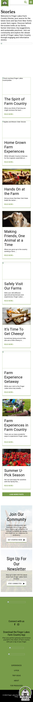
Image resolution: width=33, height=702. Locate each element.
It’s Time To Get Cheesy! (14, 331)
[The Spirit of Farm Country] (16, 86)
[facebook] (15, 624)
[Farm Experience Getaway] (16, 361)
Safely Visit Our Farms (13, 286)
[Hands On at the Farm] (16, 177)
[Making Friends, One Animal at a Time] (16, 219)
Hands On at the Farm (14, 191)
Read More (8, 114)
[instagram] (18, 624)
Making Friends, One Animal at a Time (14, 238)
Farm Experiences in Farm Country (16, 425)
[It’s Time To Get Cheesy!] (16, 317)
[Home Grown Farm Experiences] (16, 130)
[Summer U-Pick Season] (16, 460)
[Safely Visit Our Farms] (16, 271)
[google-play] (16, 654)
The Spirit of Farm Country (15, 101)
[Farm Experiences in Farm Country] (16, 407)
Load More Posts (16, 494)
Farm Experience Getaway (13, 377)
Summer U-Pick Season (14, 472)
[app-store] (16, 648)
